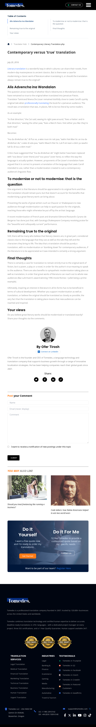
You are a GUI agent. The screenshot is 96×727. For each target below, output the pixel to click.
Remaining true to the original (22, 28)
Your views (14, 33)
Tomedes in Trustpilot (72, 661)
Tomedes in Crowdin (71, 680)
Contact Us (66, 553)
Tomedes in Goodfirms (72, 693)
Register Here (64, 568)
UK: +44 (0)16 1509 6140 (48, 714)
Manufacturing (48, 688)
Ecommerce (47, 674)
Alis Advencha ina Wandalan (22, 21)
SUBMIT (14, 458)
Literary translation (17, 68)
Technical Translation (19, 683)
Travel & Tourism (49, 698)
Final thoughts (59, 28)
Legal (44, 661)
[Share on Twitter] (36, 379)
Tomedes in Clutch (70, 675)
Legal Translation (17, 664)
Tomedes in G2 (69, 665)
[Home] (9, 44)
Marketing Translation (19, 678)
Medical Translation (18, 669)
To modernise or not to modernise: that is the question (70, 22)
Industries (48, 655)
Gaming (45, 679)
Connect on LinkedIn (49, 351)
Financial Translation (19, 674)
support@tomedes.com (78, 709)
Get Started (27, 556)
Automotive (46, 693)
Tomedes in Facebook (72, 670)
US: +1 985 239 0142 (46, 712)
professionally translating (37, 103)
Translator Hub (20, 44)
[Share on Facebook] (44, 379)
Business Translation (19, 688)
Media (44, 683)
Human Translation (18, 693)
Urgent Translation (18, 697)
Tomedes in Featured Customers (71, 686)
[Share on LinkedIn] (53, 379)
